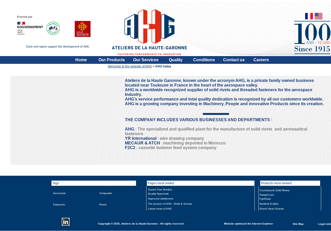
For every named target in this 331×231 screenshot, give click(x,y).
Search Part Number (160, 189)
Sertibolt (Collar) (268, 203)
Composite (105, 193)
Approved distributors (160, 198)
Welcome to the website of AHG (130, 66)
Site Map (298, 223)
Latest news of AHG (160, 208)
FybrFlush (265, 198)
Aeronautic (59, 193)
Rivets (103, 204)
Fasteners (59, 204)
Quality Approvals (158, 193)
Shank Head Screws (271, 208)
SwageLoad (266, 194)
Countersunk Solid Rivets (274, 190)
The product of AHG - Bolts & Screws (170, 203)
